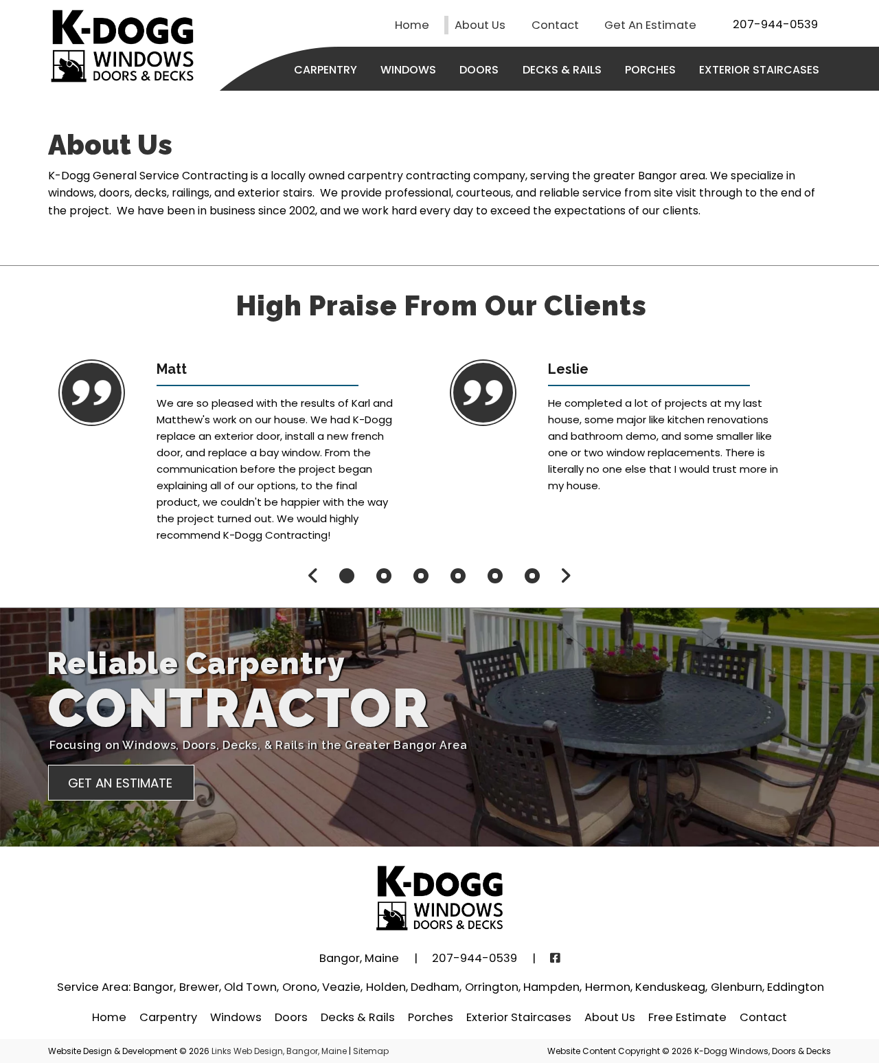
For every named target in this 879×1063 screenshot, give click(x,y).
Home (412, 25)
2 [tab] (384, 576)
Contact (555, 25)
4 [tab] (458, 576)
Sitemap (371, 1051)
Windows (408, 70)
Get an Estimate (120, 783)
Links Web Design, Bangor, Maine (280, 1051)
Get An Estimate (650, 25)
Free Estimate (687, 1017)
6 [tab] (532, 576)
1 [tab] (347, 576)
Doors (479, 70)
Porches (650, 70)
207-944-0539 (775, 24)
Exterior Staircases (759, 70)
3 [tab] (421, 576)
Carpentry (325, 70)
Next (565, 575)
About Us (480, 25)
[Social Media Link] (555, 958)
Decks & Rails (562, 70)
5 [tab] (495, 576)
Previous (313, 575)
